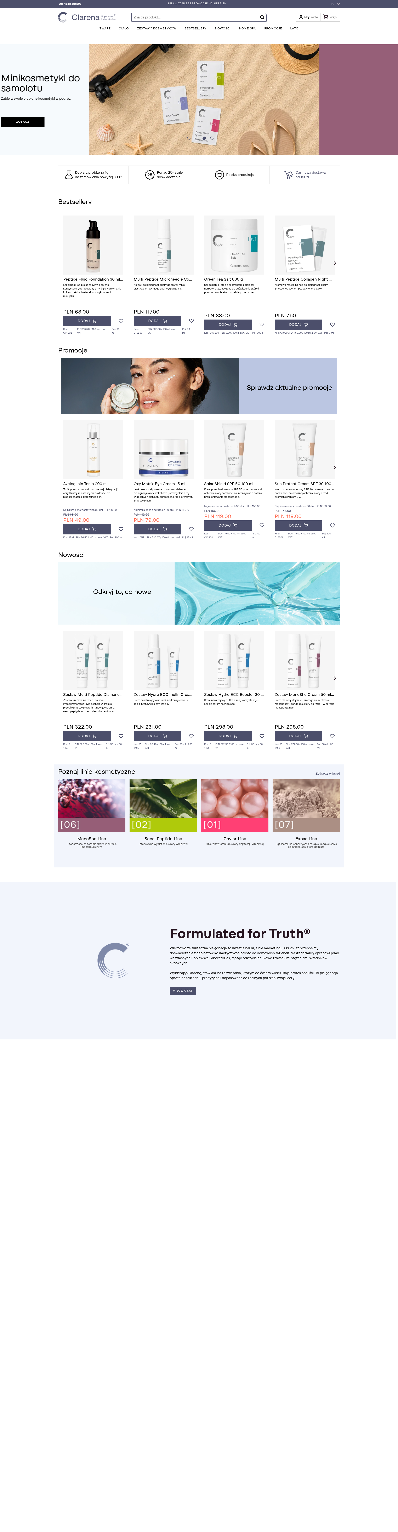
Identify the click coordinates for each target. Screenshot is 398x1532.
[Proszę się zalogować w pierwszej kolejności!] (121, 321)
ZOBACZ (101, 122)
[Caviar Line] (234, 831)
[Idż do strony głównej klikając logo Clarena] (88, 17)
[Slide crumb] (188, 138)
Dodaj (84, 321)
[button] (334, 4)
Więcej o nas (183, 990)
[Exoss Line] (306, 831)
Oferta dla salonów (70, 4)
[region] (199, 175)
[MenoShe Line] (91, 831)
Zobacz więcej (327, 773)
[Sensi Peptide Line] (163, 831)
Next (335, 263)
